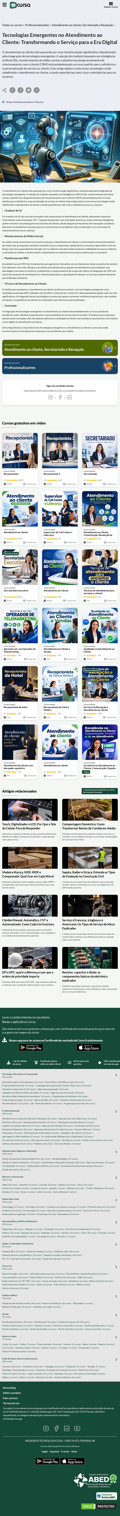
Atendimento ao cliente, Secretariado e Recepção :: (83, 25)
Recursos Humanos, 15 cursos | (101, 1162)
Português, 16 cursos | (54, 1229)
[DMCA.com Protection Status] (98, 1507)
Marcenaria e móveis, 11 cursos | (46, 1140)
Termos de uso (11, 1403)
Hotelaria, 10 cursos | (43, 1143)
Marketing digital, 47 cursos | (65, 1159)
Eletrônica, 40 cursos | (12, 1122)
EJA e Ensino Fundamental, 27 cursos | (83, 1229)
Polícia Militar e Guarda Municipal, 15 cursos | (87, 1273)
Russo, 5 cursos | (28, 1192)
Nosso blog (9, 1387)
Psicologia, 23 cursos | (36, 1207)
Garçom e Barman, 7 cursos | (87, 1129)
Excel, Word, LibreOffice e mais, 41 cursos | (64, 1082)
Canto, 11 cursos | (10, 1344)
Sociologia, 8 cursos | (46, 1236)
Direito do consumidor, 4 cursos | (68, 1325)
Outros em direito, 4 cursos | (98, 1329)
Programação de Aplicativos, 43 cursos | (70, 1096)
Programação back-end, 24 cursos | (79, 1103)
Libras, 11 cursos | (85, 1184)
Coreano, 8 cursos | (39, 1188)
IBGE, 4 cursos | (84, 1284)
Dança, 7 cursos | (27, 1377)
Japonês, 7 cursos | (57, 1188)
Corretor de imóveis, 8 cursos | (16, 1140)
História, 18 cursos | (11, 1233)
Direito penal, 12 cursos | (45, 1322)
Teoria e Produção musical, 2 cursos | (19, 1351)
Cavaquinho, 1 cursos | (89, 1347)
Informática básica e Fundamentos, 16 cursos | (23, 1082)
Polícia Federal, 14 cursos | (42, 1277)
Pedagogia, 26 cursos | (55, 1366)
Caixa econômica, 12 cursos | (15, 1277)
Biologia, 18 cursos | (31, 1233)
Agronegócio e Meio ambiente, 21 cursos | (21, 1136)
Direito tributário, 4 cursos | (71, 1329)
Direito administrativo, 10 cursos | (17, 1322)
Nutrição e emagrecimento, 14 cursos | (64, 1210)
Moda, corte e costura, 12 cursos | (98, 1140)
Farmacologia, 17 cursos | (34, 1210)
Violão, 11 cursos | (28, 1344)
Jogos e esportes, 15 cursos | (40, 1373)
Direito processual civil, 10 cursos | (74, 1322)
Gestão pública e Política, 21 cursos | (43, 1166)
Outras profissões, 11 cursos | (67, 1143)
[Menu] (4, 5)
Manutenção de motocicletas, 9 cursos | (42, 1133)
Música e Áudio (9, 1337)
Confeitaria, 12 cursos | (33, 1366)
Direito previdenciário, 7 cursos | (99, 1325)
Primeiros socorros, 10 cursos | (102, 1207)
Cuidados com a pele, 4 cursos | (47, 1307)
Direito (6, 1315)
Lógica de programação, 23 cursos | (53, 1089)
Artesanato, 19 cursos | (12, 1133)
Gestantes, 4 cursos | (63, 1373)
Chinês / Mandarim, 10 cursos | (100, 1188)
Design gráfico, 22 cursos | (14, 1251)
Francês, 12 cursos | (48, 1184)
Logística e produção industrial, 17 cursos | (21, 1125)
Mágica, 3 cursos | (10, 1377)
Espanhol (54, 1451)
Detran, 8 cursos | (45, 1284)
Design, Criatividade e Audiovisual (17, 1245)
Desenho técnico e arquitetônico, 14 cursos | (22, 1255)
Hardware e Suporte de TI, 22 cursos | (19, 1089)
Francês (65, 1451)
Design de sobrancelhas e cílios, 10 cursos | (21, 1303)
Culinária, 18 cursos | (11, 1366)
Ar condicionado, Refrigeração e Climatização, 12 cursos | (67, 1136)
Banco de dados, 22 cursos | (47, 1100)
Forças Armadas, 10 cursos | (55, 1281)
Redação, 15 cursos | (34, 1229)
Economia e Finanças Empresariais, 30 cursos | (82, 1166)
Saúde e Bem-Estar (10, 1200)
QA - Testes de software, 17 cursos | (46, 1103)
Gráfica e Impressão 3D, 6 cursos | (17, 1143)
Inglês (45, 1451)
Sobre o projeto (12, 1392)
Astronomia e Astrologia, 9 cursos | (90, 1373)
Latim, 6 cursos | (44, 1192)
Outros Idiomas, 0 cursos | (65, 1192)
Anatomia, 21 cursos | (12, 1210)
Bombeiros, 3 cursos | (79, 1281)
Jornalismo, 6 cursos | (72, 1140)
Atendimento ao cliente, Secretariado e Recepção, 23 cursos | (29, 1118)
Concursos (7, 1267)
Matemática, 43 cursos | (13, 1229)
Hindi (74, 1451)
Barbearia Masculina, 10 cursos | (17, 1307)
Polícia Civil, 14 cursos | (66, 1277)
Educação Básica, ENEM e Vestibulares (19, 1222)
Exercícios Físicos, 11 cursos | (96, 1210)
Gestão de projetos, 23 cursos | (16, 1169)
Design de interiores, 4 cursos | (57, 1258)
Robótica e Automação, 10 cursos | (76, 1100)
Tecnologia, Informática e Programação (20, 1075)
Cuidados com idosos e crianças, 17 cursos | (66, 1207)
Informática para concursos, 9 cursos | (47, 1273)
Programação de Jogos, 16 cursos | (17, 1100)
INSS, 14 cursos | (85, 1277)
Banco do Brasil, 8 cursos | (101, 1281)
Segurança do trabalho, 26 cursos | (57, 1125)
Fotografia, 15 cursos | (76, 1366)
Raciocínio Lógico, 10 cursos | (15, 1273)
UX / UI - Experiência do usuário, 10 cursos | (22, 1258)
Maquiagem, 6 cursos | (83, 1303)
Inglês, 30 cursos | (10, 1184)
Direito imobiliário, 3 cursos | (15, 1329)
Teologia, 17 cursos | (96, 1366)
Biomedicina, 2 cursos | (68, 1214)
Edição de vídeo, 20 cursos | (66, 1251)
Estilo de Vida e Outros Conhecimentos (20, 1360)
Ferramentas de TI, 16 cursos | (15, 1103)
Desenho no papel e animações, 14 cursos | (63, 1255)
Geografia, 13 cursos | (50, 1233)
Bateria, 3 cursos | (107, 1344)
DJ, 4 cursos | (8, 1347)
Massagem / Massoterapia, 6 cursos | (18, 1370)
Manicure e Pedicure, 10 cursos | (57, 1303)
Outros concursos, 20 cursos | (15, 1288)
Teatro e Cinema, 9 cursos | (14, 1373)
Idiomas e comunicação (12, 1178)
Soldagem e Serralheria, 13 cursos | (76, 1133)
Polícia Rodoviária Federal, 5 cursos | (19, 1284)
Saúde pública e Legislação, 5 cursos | (19, 1214)
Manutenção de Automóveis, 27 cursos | (76, 1122)
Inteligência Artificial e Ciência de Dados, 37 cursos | (26, 1092)
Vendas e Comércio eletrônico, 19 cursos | (21, 1162)
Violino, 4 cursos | (49, 1347)
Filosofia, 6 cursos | (106, 1233)
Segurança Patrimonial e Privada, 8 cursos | (53, 1129)
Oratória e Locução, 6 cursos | (15, 1188)
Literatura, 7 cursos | (66, 1236)
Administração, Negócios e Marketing (19, 1152)
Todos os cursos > (13, 25)
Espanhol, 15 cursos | (28, 1184)
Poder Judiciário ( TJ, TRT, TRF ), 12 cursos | (21, 1281)
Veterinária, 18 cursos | (88, 1370)
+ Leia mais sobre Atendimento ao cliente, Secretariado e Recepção (99, 791)
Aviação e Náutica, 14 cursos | (67, 1377)
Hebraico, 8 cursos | (76, 1188)
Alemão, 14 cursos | (11, 1192)
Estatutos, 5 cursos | (43, 1325)
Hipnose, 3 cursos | (44, 1377)
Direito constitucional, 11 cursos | (17, 1325)
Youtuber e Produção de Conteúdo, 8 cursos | (56, 1370)
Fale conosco (10, 1398)
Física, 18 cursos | (89, 1233)
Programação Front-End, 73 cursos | (18, 1085)
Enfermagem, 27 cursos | (13, 1207)
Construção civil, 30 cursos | (87, 1125)
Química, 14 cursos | (70, 1233)
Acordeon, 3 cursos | (68, 1347)
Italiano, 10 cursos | (67, 1184)
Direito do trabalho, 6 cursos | (43, 1329)
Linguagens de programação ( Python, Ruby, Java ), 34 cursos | (63, 1085)
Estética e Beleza (9, 1296)
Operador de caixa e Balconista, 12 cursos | (77, 1118)
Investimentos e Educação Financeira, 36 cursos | (63, 1162)
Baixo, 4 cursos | (90, 1344)
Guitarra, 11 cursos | (72, 1344)
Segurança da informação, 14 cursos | (67, 1092)
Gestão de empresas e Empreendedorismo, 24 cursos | (26, 1159)
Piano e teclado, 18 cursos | (49, 1344)
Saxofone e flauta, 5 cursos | (27, 1347)
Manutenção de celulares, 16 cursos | (40, 1122)
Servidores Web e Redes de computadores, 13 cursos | (26, 1096)
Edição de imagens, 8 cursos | (40, 1251)
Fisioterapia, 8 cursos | (47, 1214)
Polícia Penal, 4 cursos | (64, 1284)
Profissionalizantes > (38, 25)
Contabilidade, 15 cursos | (14, 1166)
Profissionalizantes (10, 1112)
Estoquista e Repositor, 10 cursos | (17, 1129)
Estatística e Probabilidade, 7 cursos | (19, 1236)
